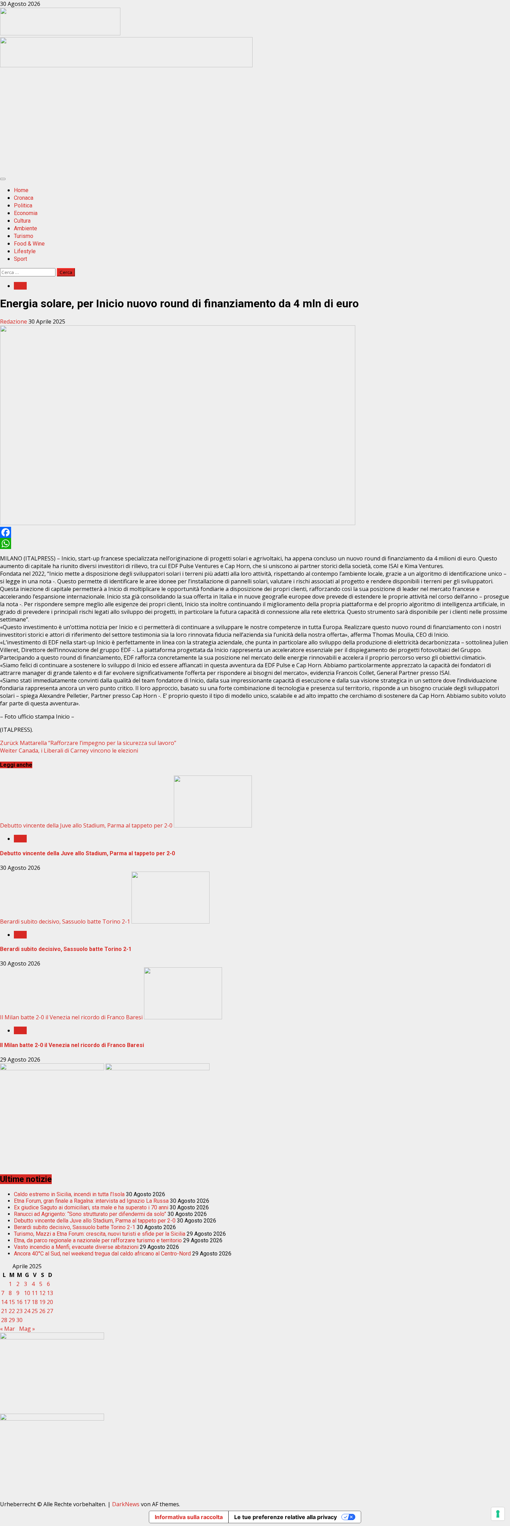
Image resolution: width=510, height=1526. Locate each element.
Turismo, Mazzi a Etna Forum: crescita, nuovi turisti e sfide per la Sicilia (99, 1234)
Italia (20, 286)
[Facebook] (255, 532)
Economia (25, 213)
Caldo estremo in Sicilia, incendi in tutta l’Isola (69, 1194)
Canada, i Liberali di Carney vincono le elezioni (69, 750)
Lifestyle (25, 251)
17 (27, 1302)
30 (19, 1320)
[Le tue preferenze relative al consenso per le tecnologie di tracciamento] (497, 1513)
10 (27, 1293)
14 (4, 1302)
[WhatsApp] (255, 543)
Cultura (22, 220)
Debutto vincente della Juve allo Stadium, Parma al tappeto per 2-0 (86, 825)
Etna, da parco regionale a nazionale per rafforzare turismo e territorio (98, 1240)
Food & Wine (29, 243)
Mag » (27, 1328)
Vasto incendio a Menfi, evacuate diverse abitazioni (76, 1247)
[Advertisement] (126, 65)
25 (35, 1311)
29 (12, 1320)
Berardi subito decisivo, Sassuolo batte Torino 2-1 (65, 921)
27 (50, 1311)
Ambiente (25, 228)
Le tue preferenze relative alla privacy (285, 1517)
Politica (23, 205)
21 (4, 1311)
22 (12, 1311)
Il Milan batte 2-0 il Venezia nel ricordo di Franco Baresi (71, 1017)
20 (50, 1302)
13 (50, 1293)
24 (27, 1311)
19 (42, 1302)
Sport (20, 259)
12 (42, 1293)
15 (12, 1302)
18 (35, 1302)
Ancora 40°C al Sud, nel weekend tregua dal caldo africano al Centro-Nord (102, 1253)
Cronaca (23, 198)
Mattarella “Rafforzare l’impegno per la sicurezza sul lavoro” (88, 743)
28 (4, 1320)
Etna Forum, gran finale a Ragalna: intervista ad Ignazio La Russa (91, 1201)
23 (19, 1311)
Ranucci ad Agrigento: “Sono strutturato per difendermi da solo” (90, 1214)
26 (42, 1311)
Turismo (23, 236)
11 (35, 1293)
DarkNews (125, 1504)
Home (21, 190)
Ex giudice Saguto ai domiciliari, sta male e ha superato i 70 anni (91, 1207)
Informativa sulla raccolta (189, 1517)
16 (19, 1302)
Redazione (14, 321)
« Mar (7, 1328)
